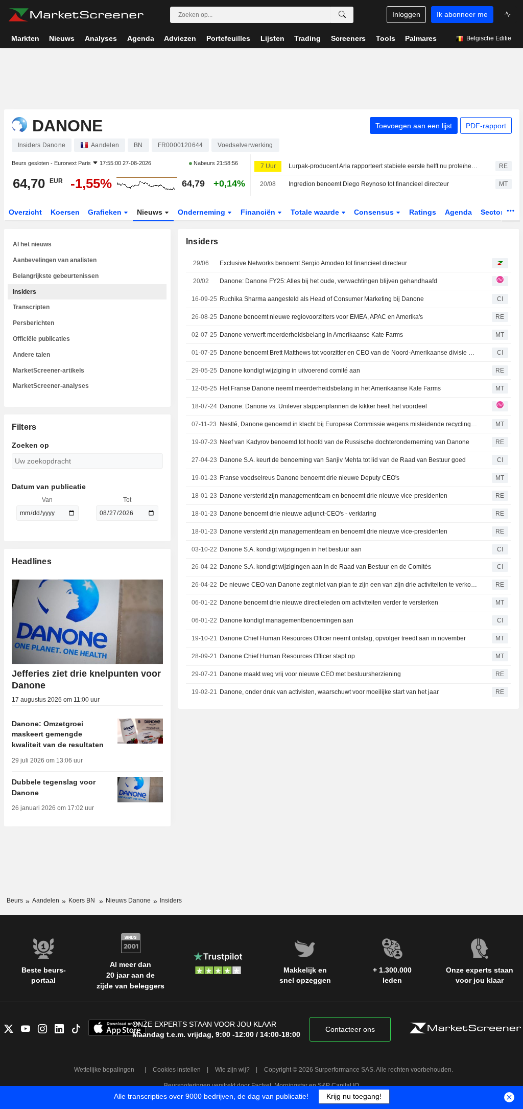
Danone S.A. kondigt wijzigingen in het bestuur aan (291, 549)
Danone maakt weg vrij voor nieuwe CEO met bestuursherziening (310, 674)
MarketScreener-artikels (48, 370)
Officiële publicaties (41, 338)
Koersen (65, 212)
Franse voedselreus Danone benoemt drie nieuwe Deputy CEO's (309, 477)
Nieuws (150, 212)
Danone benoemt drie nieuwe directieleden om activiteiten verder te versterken (329, 602)
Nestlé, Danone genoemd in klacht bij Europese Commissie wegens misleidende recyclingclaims (348, 424)
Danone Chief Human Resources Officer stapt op (287, 656)
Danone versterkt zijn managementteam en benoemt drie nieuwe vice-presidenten (333, 495)
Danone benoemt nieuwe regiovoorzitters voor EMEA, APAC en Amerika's (321, 316)
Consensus (375, 212)
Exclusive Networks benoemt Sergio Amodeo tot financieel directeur (313, 263)
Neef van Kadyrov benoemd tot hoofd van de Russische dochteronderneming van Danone (344, 442)
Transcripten (31, 307)
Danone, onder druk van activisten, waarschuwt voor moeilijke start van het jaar (329, 692)
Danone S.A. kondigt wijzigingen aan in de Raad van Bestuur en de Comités (325, 566)
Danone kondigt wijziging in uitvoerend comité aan (290, 370)
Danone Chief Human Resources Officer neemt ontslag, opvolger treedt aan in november (343, 638)
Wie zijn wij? (232, 1069)
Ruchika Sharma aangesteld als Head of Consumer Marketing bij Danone (322, 299)
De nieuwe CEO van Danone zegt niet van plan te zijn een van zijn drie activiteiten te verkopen (348, 584)
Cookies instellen (177, 1069)
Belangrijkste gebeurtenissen (56, 276)
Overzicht (25, 212)
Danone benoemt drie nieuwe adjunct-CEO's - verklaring (298, 513)
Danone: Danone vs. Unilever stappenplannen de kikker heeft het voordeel (323, 406)
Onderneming (202, 212)
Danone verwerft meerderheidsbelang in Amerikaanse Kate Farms (311, 334)
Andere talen (31, 354)
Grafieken (106, 212)
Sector (493, 212)
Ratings (422, 212)
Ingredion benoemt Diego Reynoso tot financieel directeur (369, 184)
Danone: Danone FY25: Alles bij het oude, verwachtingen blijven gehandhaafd (328, 281)
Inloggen (406, 14)
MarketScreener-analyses (51, 385)
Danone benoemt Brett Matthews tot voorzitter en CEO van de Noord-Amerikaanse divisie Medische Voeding (348, 352)
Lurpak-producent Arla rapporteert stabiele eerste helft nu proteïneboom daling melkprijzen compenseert (383, 166)
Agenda (458, 212)
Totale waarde (316, 212)
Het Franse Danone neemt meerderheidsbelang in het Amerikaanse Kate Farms (330, 388)
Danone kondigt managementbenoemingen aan (286, 620)
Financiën (259, 212)
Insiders (24, 291)
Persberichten (33, 323)
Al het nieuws (32, 244)
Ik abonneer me (462, 14)
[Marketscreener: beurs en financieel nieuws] (76, 14)
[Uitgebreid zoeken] (342, 15)
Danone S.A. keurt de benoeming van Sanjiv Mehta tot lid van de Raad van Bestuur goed (343, 460)
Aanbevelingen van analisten (55, 260)
